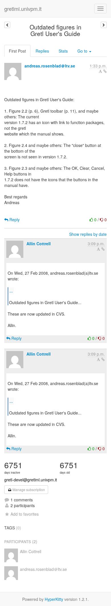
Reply (14, 219)
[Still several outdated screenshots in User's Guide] (7, 25)
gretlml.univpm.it (23, 8)
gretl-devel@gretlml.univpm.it (30, 480)
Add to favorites (25, 514)
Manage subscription (28, 489)
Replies (42, 51)
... (11, 290)
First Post (17, 51)
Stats (63, 51)
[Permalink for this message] (105, 71)
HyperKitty (54, 599)
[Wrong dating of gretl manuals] (104, 25)
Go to (83, 51)
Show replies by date (88, 234)
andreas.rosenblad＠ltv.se (49, 66)
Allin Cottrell (38, 243)
